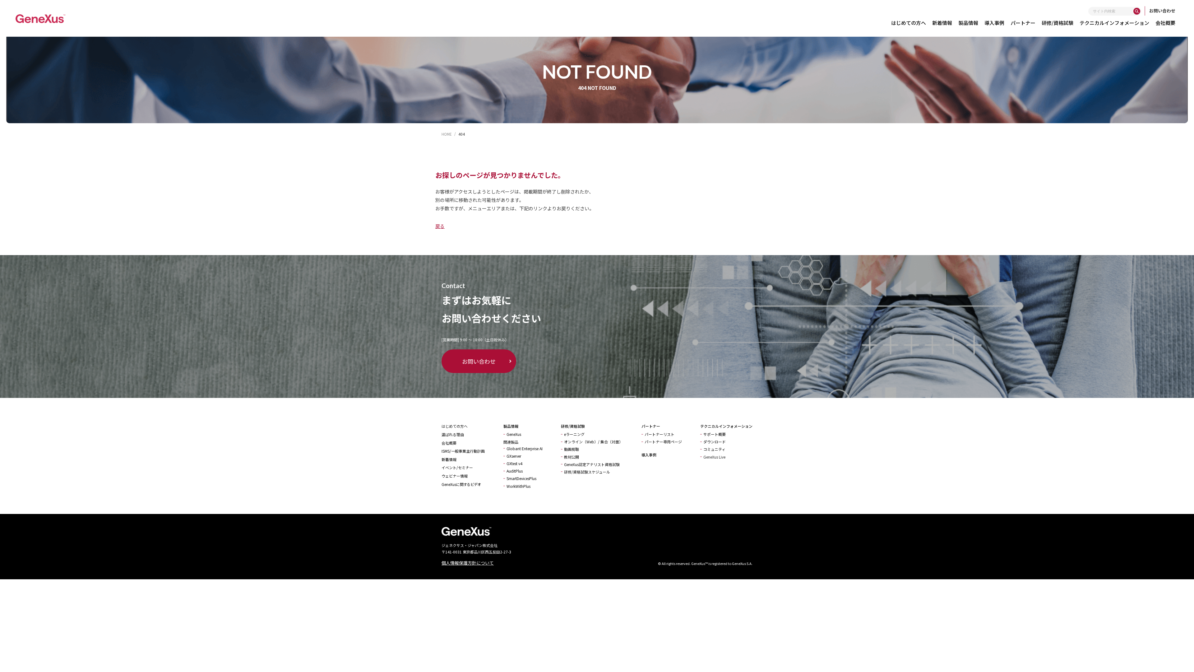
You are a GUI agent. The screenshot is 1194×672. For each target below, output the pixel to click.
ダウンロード (714, 441)
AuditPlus (515, 471)
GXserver (514, 456)
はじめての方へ (908, 22)
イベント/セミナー (457, 467)
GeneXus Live (714, 457)
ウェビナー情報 (455, 475)
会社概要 (1165, 22)
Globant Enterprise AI (525, 448)
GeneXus (514, 434)
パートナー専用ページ (663, 441)
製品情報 (968, 22)
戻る (440, 226)
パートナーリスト (659, 434)
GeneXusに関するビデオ (461, 484)
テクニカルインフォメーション (1114, 22)
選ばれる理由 (453, 434)
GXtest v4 (514, 463)
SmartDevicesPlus (521, 478)
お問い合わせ (1162, 10)
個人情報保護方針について (468, 563)
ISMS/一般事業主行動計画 (463, 451)
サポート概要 (714, 434)
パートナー (1023, 22)
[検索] (1136, 11)
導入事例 (994, 22)
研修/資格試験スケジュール (587, 471)
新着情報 (942, 22)
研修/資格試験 (1057, 22)
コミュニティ (714, 449)
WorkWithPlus (518, 486)
